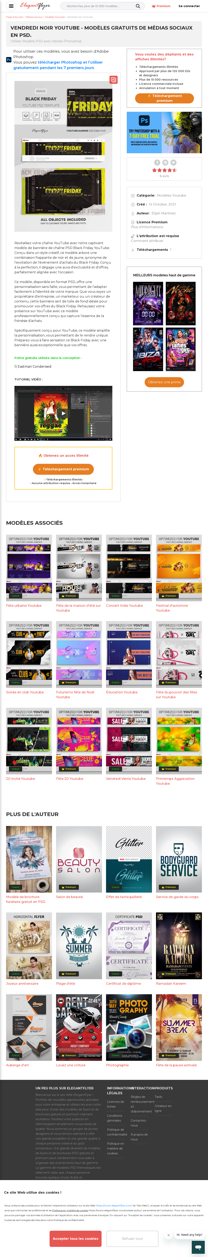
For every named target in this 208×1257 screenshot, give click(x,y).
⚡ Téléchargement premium (63, 469)
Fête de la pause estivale (176, 1065)
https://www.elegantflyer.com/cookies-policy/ (115, 1210)
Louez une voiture (71, 1065)
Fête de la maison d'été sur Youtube (78, 608)
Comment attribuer (147, 241)
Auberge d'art (17, 1065)
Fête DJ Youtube (69, 779)
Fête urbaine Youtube (23, 606)
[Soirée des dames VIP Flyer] (181, 349)
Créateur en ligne (163, 1108)
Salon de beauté (69, 897)
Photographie (117, 1065)
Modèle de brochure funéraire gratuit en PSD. (26, 899)
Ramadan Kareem (171, 984)
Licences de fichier (115, 1104)
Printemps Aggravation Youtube (175, 781)
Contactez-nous (139, 1123)
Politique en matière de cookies (115, 1148)
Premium (163, 6)
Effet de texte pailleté (124, 897)
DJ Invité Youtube (20, 779)
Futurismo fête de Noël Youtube (75, 694)
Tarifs (158, 1097)
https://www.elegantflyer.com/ (114, 1205)
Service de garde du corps (177, 897)
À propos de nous (139, 1137)
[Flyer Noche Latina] (181, 303)
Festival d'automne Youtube (172, 608)
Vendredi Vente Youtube (126, 779)
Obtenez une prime (164, 382)
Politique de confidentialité (116, 1132)
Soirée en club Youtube (25, 692)
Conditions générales (114, 1118)
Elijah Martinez (164, 213)
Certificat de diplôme (123, 984)
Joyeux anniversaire (22, 984)
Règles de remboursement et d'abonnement (139, 1104)
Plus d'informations (147, 227)
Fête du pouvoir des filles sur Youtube (176, 694)
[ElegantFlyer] (35, 6)
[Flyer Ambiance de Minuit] (148, 303)
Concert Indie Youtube (124, 606)
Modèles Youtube (171, 195)
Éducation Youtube (122, 692)
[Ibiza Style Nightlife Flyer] (148, 349)
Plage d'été (65, 984)
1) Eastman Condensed (32, 366)
